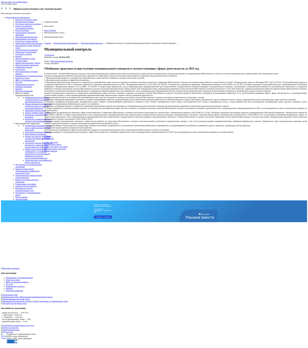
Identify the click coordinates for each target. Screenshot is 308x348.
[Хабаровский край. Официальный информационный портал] (27, 297)
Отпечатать (49, 55)
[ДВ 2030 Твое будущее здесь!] (14, 303)
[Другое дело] (7, 332)
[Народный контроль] (10, 330)
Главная (47, 43)
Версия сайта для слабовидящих (14, 2)
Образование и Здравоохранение (19, 278)
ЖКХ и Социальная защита (17, 282)
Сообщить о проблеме (103, 217)
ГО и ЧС (9, 284)
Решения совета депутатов (55, 149)
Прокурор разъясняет (14, 291)
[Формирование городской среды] (15, 299)
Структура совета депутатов (55, 147)
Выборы (9, 289)
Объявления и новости (15, 286)
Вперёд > (48, 138)
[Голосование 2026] (9, 295)
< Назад (47, 136)
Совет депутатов (51, 142)
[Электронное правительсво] (17, 325)
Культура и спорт (13, 280)
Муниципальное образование (66, 43)
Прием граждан (50, 151)
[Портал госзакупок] (10, 328)
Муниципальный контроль (92, 43)
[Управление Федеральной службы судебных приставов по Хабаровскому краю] (34, 301)
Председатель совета (52, 145)
